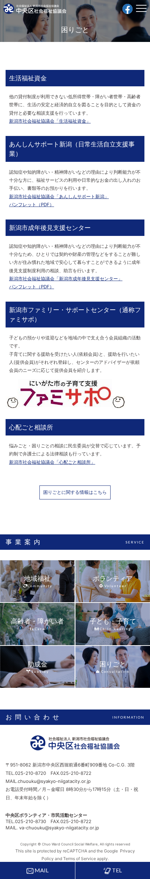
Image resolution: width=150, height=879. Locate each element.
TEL (116, 870)
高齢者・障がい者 (37, 621)
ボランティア (113, 579)
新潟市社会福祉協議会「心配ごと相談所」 (52, 462)
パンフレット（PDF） (31, 204)
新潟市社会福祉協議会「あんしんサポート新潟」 (59, 196)
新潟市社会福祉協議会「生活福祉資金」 (50, 121)
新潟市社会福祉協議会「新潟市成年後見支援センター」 (65, 278)
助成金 (37, 664)
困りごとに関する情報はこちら (75, 492)
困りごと (112, 664)
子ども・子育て (113, 621)
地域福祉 (37, 579)
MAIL (40, 870)
